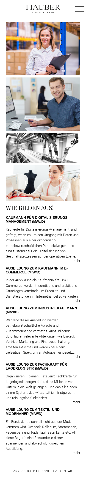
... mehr (74, 261)
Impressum (21, 471)
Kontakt (67, 471)
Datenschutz (45, 471)
